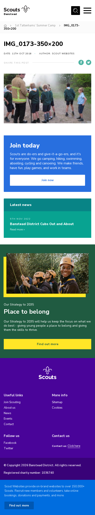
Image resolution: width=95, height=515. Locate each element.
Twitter (8, 448)
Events (8, 419)
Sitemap (57, 402)
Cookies (57, 408)
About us (9, 408)
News (7, 413)
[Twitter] (88, 62)
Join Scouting (12, 402)
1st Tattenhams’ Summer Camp (35, 25)
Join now (48, 180)
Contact (9, 424)
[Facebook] (81, 62)
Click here (74, 446)
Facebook (10, 443)
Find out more (47, 344)
